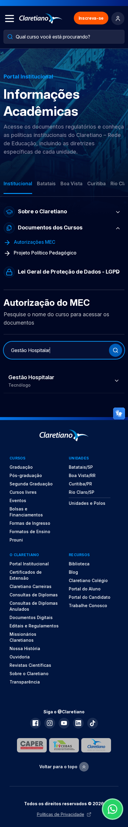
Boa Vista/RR (82, 475)
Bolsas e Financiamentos (26, 511)
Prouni (16, 539)
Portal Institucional (29, 563)
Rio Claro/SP (81, 492)
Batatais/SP (81, 467)
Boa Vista (71, 183)
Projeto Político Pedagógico (45, 253)
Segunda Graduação (31, 483)
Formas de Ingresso (30, 523)
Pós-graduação (26, 475)
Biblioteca (79, 563)
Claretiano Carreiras (30, 586)
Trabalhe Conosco (88, 605)
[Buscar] (115, 350)
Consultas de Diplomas (34, 594)
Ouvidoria (20, 656)
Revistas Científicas (30, 665)
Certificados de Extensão (26, 575)
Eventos (18, 500)
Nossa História (25, 648)
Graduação (21, 467)
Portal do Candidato (89, 597)
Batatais (46, 183)
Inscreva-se (91, 18)
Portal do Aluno (85, 588)
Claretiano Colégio (88, 580)
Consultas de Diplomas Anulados (34, 606)
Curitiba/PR (80, 483)
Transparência (25, 681)
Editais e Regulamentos (34, 625)
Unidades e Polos (87, 503)
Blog (73, 572)
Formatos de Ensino (30, 531)
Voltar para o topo (58, 766)
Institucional (18, 183)
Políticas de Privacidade (60, 814)
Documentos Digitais (31, 617)
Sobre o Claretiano (29, 673)
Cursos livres (23, 492)
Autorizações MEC (34, 242)
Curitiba (96, 183)
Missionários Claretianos (23, 637)
